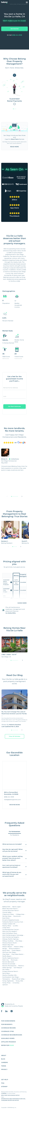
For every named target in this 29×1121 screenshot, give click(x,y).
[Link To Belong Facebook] (3, 1011)
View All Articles (14, 736)
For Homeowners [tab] (14, 831)
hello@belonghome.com (12, 799)
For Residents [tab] (14, 835)
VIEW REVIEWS (14, 804)
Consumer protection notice (10, 1100)
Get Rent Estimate (14, 406)
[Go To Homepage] (4, 2)
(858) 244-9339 (17, 35)
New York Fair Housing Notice (10, 1095)
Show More (22, 603)
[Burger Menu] (27, 2)
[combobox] (14, 388)
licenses (3, 1093)
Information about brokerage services (13, 1098)
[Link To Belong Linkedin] (8, 1011)
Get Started (14, 28)
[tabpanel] (14, 859)
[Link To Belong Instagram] (12, 1011)
